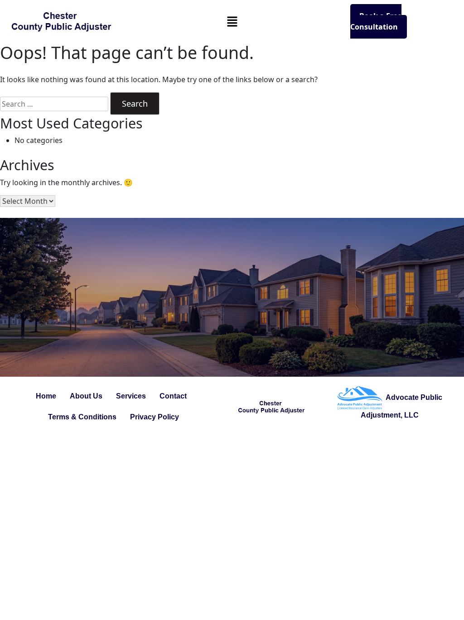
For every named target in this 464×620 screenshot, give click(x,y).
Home (46, 396)
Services (131, 396)
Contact (173, 396)
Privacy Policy (154, 417)
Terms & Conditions (82, 417)
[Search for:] (54, 104)
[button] (232, 21)
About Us (86, 396)
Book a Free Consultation (375, 21)
